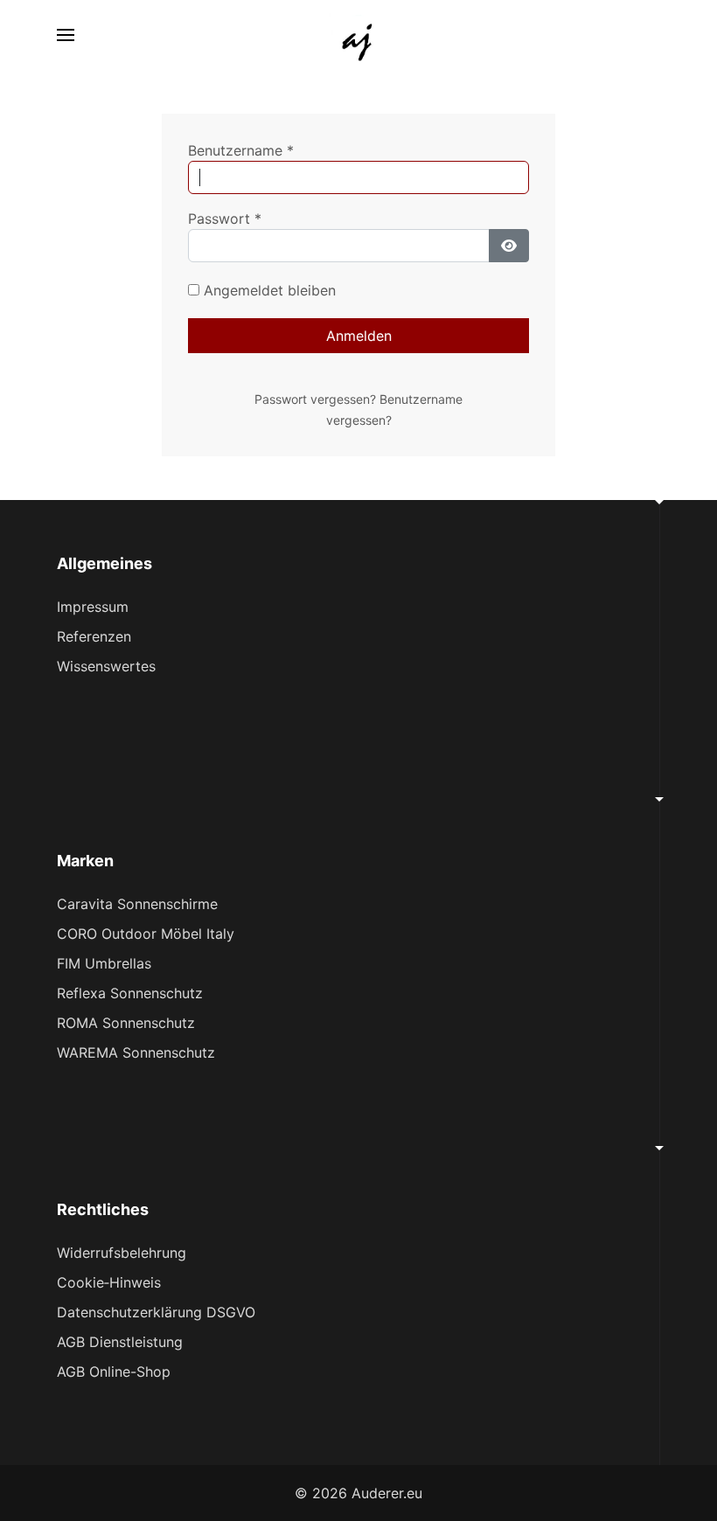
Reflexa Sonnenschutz (130, 993)
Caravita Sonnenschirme (137, 904)
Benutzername (241, 150)
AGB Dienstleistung (120, 1342)
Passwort (224, 218)
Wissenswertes (106, 666)
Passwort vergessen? (316, 399)
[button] (65, 35)
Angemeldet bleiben (267, 290)
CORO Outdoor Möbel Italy (145, 933)
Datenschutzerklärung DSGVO (156, 1312)
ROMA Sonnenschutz (126, 1022)
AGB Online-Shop (114, 1371)
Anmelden (359, 335)
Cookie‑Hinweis (109, 1282)
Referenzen (94, 636)
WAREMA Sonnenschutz (136, 1052)
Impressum (93, 606)
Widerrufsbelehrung (121, 1252)
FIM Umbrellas (104, 963)
